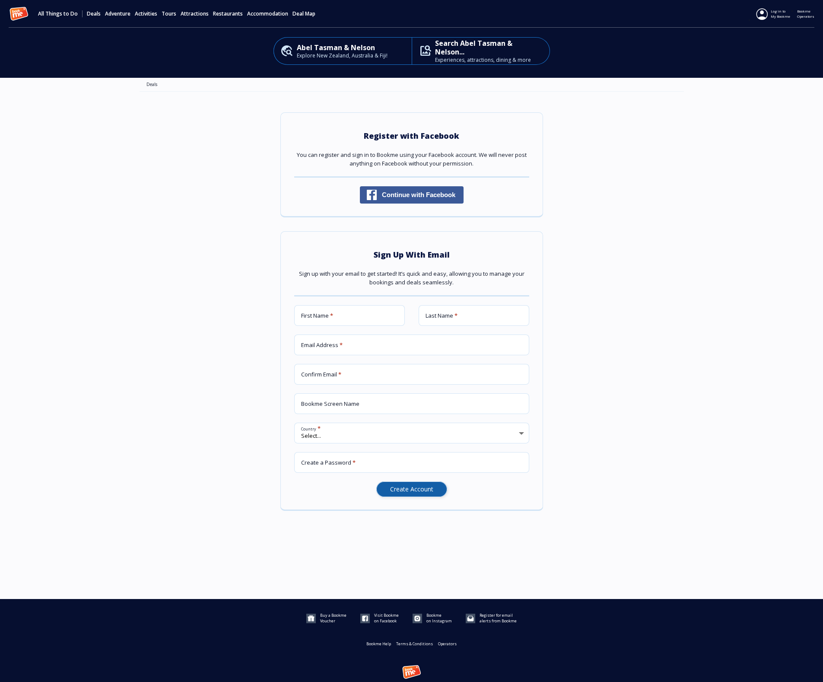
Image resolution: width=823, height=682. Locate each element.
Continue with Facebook (418, 194)
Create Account (411, 489)
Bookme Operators (805, 14)
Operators (447, 644)
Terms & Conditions (414, 644)
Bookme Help (378, 644)
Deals (94, 13)
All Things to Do (58, 13)
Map (310, 13)
